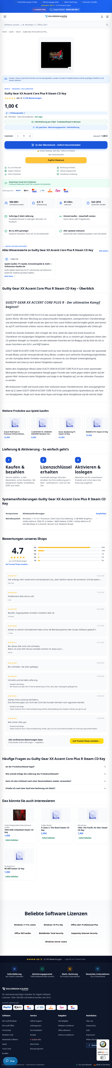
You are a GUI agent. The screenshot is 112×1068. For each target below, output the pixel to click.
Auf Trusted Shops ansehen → (18, 564)
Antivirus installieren (66, 1035)
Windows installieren (66, 1025)
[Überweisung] (40, 1007)
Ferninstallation (36, 1030)
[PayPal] (7, 1007)
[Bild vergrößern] (70, 69)
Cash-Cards (6, 1049)
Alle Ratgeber (63, 1021)
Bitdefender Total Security (51, 933)
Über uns (89, 1021)
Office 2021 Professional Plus (84, 924)
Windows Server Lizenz (56, 941)
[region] (56, 519)
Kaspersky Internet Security (84, 933)
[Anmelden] (101, 16)
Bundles (5, 1053)
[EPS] (62, 1007)
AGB (88, 1030)
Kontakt (33, 1035)
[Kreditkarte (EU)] (73, 1007)
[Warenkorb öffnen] (107, 16)
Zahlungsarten (35, 1025)
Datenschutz (91, 1025)
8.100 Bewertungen (32, 98)
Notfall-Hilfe (36, 1040)
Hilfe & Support (36, 1021)
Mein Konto (34, 1044)
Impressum (90, 1035)
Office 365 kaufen (22, 933)
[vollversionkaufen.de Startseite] (15, 989)
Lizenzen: (9, 136)
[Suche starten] (107, 24)
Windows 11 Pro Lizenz (25, 924)
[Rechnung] (51, 1007)
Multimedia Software (10, 1039)
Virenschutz (6, 1030)
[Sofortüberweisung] (18, 1007)
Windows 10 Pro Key (53, 924)
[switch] (103, 1057)
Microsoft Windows (9, 1021)
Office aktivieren (64, 1030)
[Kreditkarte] (29, 1007)
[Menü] (107, 1041)
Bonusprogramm (36, 1049)
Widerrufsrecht (92, 1039)
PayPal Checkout (56, 160)
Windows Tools (7, 1035)
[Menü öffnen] (5, 16)
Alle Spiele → (104, 251)
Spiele (4, 1044)
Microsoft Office (8, 1025)
